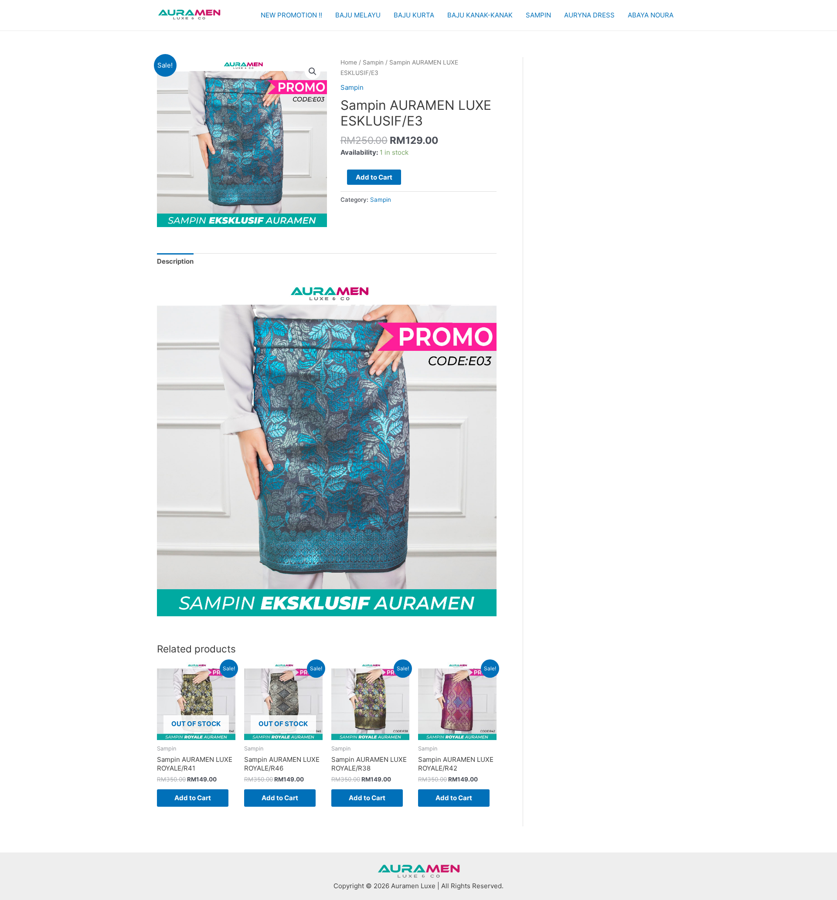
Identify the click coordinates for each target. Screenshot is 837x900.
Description (175, 261)
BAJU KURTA (414, 15)
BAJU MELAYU (358, 15)
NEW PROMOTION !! (291, 15)
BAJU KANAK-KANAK (480, 15)
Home (348, 62)
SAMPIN (538, 15)
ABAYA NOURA (651, 15)
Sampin (373, 62)
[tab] (175, 261)
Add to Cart (374, 177)
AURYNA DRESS (589, 15)
